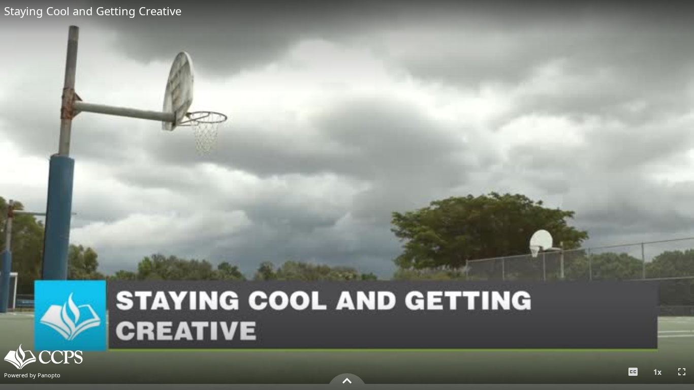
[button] (633, 372)
